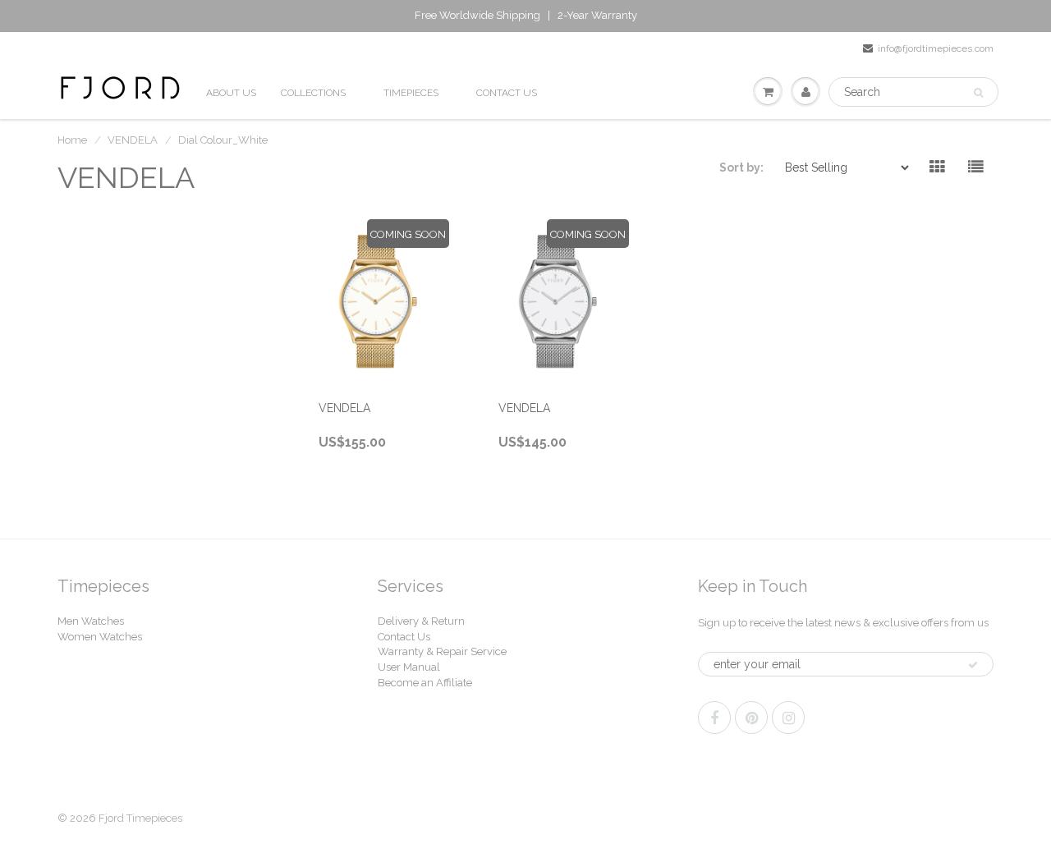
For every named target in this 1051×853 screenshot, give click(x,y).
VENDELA (133, 140)
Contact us (506, 93)
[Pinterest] (751, 717)
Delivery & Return (421, 621)
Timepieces (410, 93)
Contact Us (404, 637)
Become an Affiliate (425, 682)
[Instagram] (788, 717)
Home (72, 140)
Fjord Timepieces (140, 818)
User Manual (409, 667)
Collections (313, 93)
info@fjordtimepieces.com (936, 48)
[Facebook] (714, 717)
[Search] (978, 93)
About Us (231, 93)
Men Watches (90, 621)
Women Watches (99, 637)
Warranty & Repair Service (442, 651)
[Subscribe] (973, 665)
